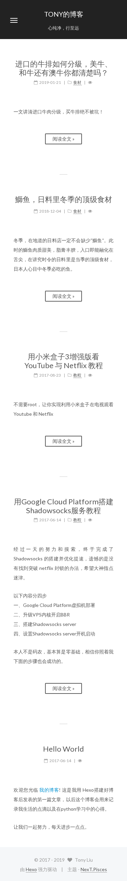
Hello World (63, 748)
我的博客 (49, 790)
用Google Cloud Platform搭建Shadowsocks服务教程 (63, 506)
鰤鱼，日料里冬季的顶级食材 (63, 199)
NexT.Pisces (94, 869)
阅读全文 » (63, 139)
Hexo (31, 869)
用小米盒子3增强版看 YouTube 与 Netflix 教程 (63, 361)
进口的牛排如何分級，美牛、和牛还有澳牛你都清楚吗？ (63, 68)
